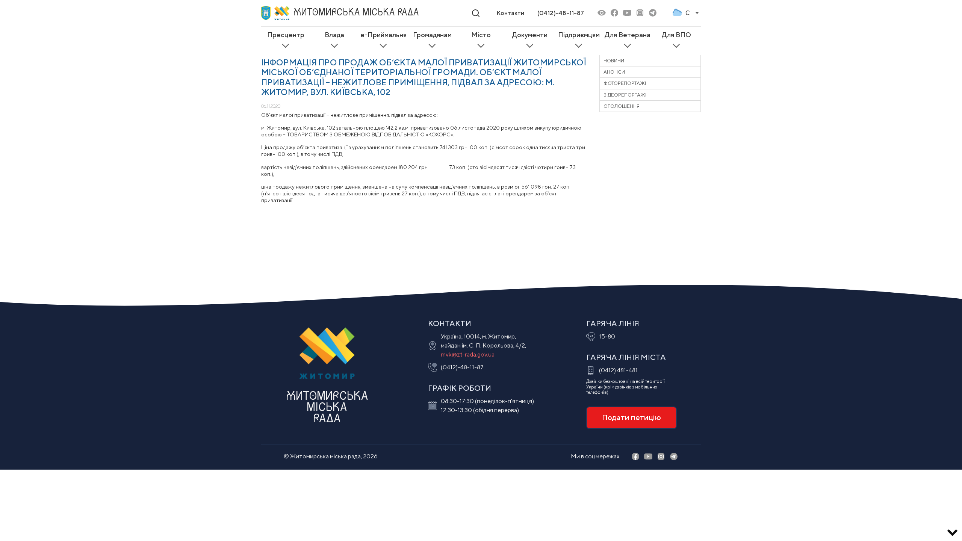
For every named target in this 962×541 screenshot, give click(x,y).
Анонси (614, 72)
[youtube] (627, 13)
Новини (614, 60)
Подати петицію (631, 417)
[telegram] (652, 13)
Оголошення (622, 106)
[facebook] (614, 13)
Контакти (510, 13)
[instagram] (639, 13)
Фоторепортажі (625, 83)
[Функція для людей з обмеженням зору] (601, 13)
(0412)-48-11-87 (560, 13)
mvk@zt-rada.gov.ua (468, 354)
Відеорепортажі (625, 95)
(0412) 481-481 (618, 370)
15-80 (607, 336)
